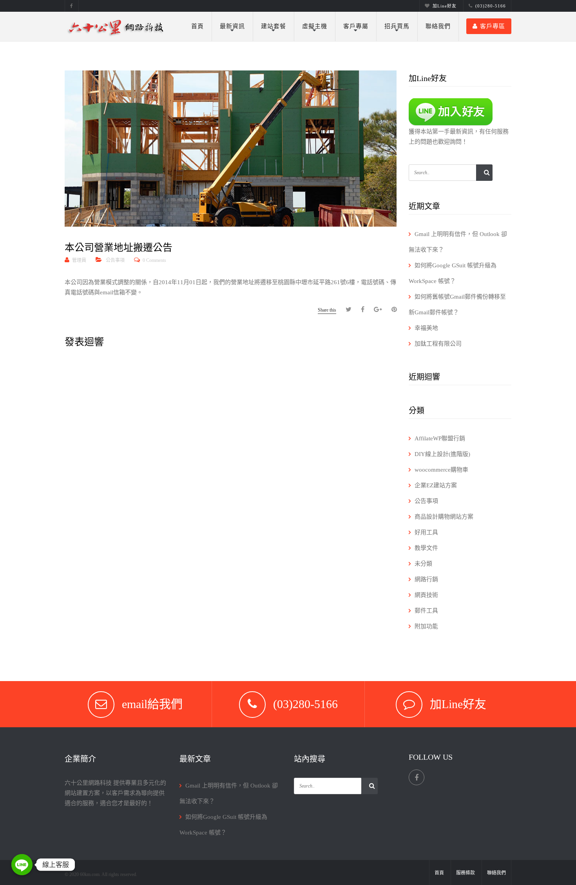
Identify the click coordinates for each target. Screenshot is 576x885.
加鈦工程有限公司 (438, 344)
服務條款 (465, 873)
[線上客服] (22, 864)
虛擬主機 (314, 26)
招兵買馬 (396, 26)
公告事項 (115, 260)
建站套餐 (273, 26)
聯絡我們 (438, 26)
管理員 (79, 260)
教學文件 (426, 548)
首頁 (197, 26)
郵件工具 (426, 610)
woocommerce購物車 (441, 470)
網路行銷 (426, 579)
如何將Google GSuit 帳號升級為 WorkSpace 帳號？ (452, 273)
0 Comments (154, 260)
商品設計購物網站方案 (444, 517)
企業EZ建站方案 (436, 485)
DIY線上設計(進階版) (442, 454)
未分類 (423, 564)
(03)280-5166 (490, 6)
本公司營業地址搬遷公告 (118, 247)
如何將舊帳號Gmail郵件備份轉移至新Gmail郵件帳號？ (457, 304)
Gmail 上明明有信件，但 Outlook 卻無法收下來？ (458, 242)
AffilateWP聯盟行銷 (440, 438)
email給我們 (152, 704)
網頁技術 (426, 595)
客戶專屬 (355, 26)
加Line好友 (444, 6)
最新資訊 (232, 26)
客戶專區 (492, 26)
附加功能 (426, 626)
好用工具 (426, 532)
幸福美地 (426, 328)
